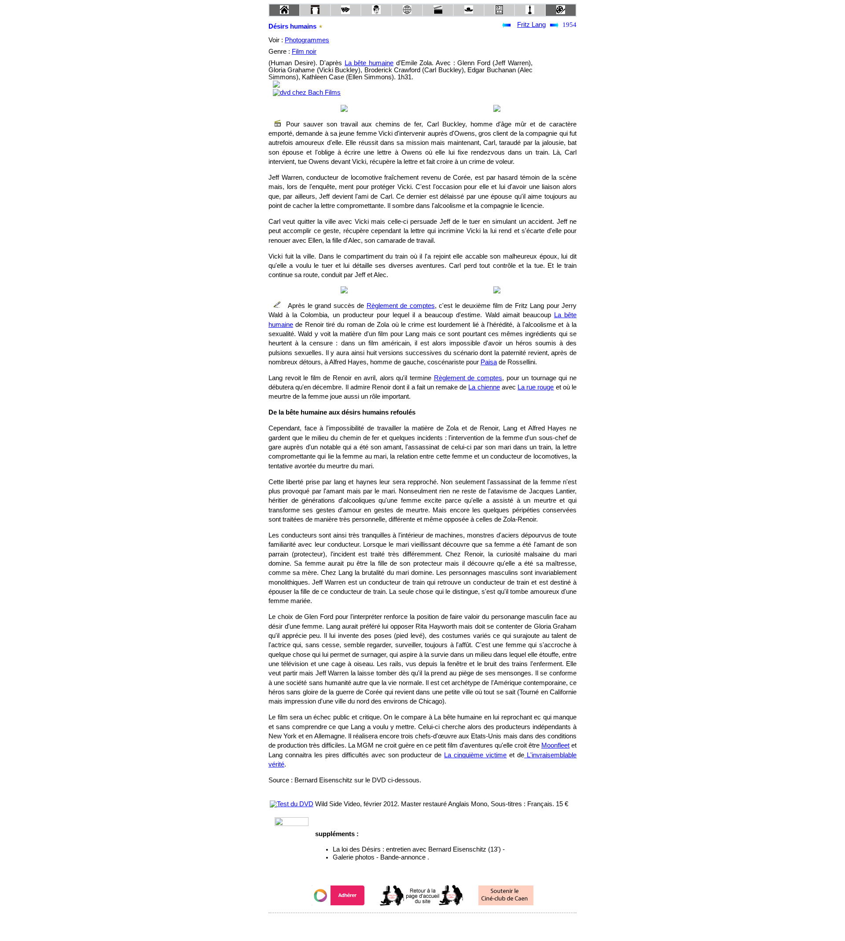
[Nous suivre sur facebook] (405, 925)
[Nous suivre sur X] (422, 925)
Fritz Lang (531, 24)
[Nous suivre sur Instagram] (439, 925)
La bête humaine (369, 63)
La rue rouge (536, 387)
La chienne (484, 387)
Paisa (489, 362)
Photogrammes (307, 40)
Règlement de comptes (401, 305)
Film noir (304, 51)
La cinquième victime (475, 755)
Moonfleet (555, 745)
